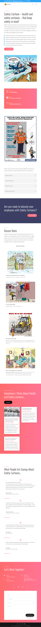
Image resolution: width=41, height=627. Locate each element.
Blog (23, 411)
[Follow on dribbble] (18, 587)
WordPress (28, 625)
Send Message (30, 615)
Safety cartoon (28, 411)
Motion (10, 102)
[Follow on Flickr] (27, 587)
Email (8, 575)
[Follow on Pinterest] (14, 587)
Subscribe (8, 402)
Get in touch (9, 49)
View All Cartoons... (20, 245)
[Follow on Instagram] (22, 587)
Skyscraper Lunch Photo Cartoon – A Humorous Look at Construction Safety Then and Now (11, 420)
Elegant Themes (18, 625)
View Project (7, 498)
